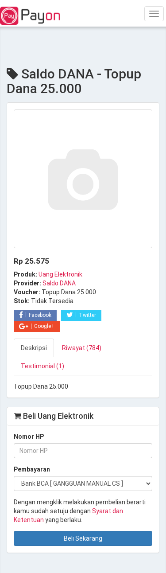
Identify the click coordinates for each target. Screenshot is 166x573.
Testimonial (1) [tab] (42, 366)
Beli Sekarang (83, 538)
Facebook (40, 315)
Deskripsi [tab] (34, 347)
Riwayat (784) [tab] (81, 347)
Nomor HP (29, 436)
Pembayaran (32, 469)
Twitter (87, 315)
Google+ (44, 326)
